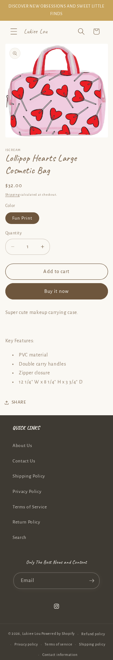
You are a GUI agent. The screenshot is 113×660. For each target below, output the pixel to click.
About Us (22, 445)
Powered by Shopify (58, 634)
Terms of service (58, 644)
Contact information (60, 655)
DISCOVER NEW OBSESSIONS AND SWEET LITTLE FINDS (56, 10)
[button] (13, 31)
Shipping (12, 194)
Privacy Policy (27, 491)
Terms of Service (30, 507)
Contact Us (24, 461)
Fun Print (22, 218)
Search (19, 537)
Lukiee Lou (31, 634)
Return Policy (26, 522)
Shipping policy (92, 644)
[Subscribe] (91, 581)
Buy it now (56, 291)
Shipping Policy (29, 476)
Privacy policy (26, 644)
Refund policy (93, 634)
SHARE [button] (19, 402)
